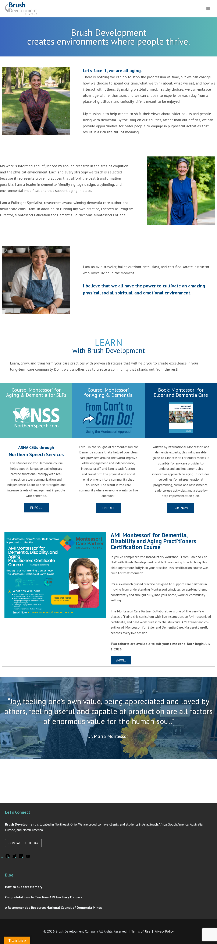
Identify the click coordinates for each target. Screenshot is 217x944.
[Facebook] (7, 857)
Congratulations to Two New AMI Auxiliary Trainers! (44, 897)
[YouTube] (28, 857)
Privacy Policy (164, 931)
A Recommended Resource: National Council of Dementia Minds (53, 907)
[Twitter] (14, 857)
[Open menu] (208, 8)
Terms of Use (140, 931)
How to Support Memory (23, 887)
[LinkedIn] (21, 857)
